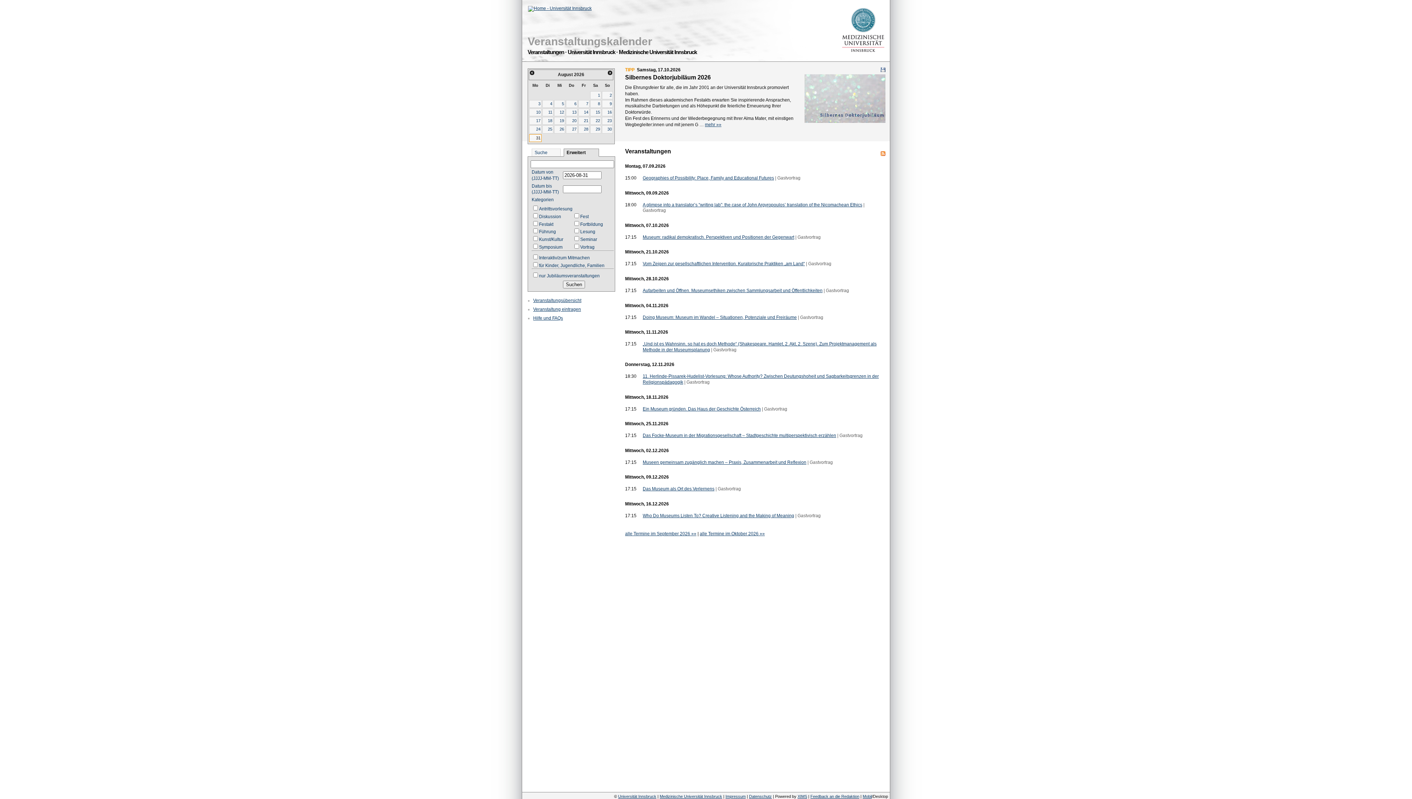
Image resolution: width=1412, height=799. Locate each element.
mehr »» (713, 124)
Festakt (546, 224)
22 (598, 120)
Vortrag (587, 247)
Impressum (735, 796)
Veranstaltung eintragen (557, 309)
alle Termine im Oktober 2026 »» (732, 533)
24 (538, 129)
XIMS (802, 796)
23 (609, 120)
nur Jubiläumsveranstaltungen (569, 275)
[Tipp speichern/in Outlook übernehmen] (883, 69)
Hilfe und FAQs (548, 318)
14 (586, 112)
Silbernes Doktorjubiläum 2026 (668, 77)
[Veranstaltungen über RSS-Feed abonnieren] (883, 153)
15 (598, 112)
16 (609, 112)
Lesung (587, 231)
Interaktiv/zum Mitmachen (564, 257)
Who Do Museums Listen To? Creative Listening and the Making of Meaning (718, 515)
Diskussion (550, 216)
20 (574, 120)
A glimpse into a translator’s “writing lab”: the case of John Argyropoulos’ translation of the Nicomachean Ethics (752, 204)
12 (562, 112)
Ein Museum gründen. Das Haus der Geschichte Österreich (702, 409)
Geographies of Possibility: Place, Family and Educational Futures (708, 178)
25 (550, 129)
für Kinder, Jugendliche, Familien (572, 265)
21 (586, 120)
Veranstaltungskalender (590, 41)
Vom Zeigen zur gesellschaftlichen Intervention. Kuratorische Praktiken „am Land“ (724, 263)
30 (609, 129)
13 (574, 112)
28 (586, 129)
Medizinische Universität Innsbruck (691, 796)
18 (550, 120)
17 (538, 120)
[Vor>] (610, 73)
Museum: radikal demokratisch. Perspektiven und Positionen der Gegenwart (718, 237)
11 (550, 112)
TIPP (630, 69)
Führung (547, 231)
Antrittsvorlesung (556, 209)
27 (574, 129)
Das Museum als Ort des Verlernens (678, 488)
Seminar (588, 239)
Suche (541, 152)
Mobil (867, 796)
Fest (584, 216)
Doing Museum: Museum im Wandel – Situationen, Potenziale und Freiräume (720, 317)
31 (538, 138)
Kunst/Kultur (551, 239)
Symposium (551, 247)
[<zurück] (532, 73)
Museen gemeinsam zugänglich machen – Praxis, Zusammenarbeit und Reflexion (724, 462)
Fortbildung (591, 224)
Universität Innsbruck (637, 796)
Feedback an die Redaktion (834, 796)
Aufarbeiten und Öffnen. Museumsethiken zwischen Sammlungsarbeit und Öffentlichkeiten (733, 290)
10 (538, 112)
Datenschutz (760, 796)
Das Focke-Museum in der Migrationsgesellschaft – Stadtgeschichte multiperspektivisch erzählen (739, 435)
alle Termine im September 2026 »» (660, 533)
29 (598, 129)
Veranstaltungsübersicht (557, 300)
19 (562, 120)
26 (562, 129)
